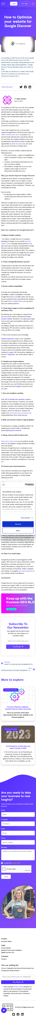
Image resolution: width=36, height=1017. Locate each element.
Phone (3, 838)
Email (3, 829)
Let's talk (24, 4)
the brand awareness (26, 571)
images (18, 386)
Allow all (18, 524)
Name (3, 810)
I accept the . (12, 863)
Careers (4, 959)
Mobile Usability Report (14, 301)
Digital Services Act (7, 952)
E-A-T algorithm (9, 354)
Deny (18, 531)
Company (4, 819)
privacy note (16, 863)
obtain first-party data (18, 144)
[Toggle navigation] (33, 4)
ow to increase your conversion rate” (20, 413)
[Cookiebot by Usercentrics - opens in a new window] (25, 484)
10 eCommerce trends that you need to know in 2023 (18, 747)
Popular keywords (7, 338)
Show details (25, 518)
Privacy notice (18, 987)
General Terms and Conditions (11, 950)
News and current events (9, 441)
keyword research (15, 430)
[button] (13, 4)
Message (4, 847)
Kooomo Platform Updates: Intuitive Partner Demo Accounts (18, 708)
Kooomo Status (6, 941)
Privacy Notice (6, 948)
